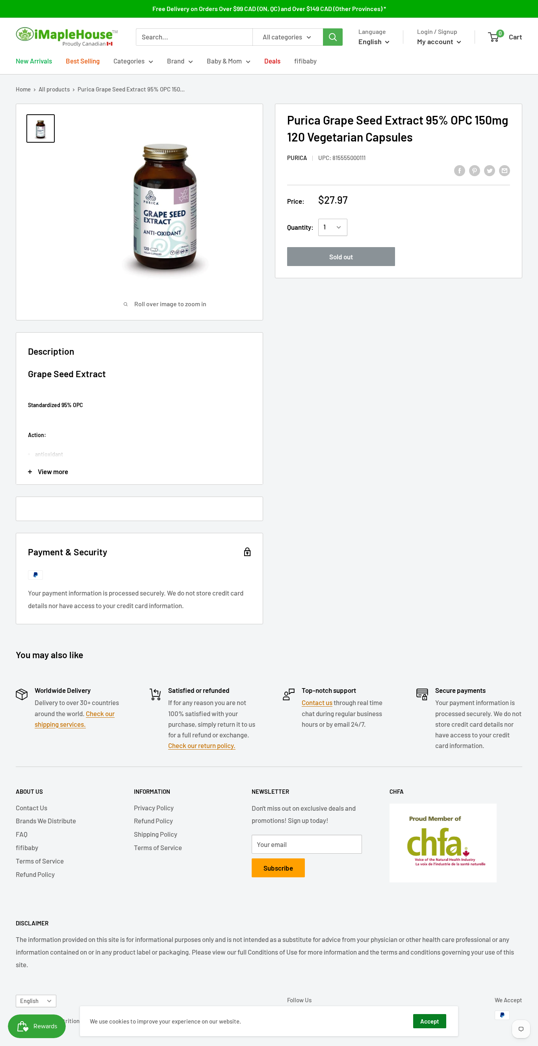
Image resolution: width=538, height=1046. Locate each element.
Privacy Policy (154, 807)
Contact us (317, 702)
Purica (297, 157)
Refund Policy (35, 874)
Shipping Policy (155, 834)
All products (54, 89)
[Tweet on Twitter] (489, 170)
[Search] (333, 37)
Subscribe (278, 868)
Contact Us (31, 807)
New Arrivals (34, 61)
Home (23, 89)
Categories (129, 61)
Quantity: (300, 227)
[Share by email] (504, 170)
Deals (272, 61)
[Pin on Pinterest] (474, 170)
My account (436, 41)
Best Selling (83, 61)
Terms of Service (40, 861)
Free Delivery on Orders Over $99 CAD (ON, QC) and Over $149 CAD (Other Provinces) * (269, 8)
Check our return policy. (202, 745)
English (29, 1001)
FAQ (22, 834)
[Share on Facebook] (459, 170)
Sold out (341, 257)
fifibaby (305, 61)
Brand (175, 61)
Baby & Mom (224, 61)
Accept (429, 1021)
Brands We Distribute (46, 821)
